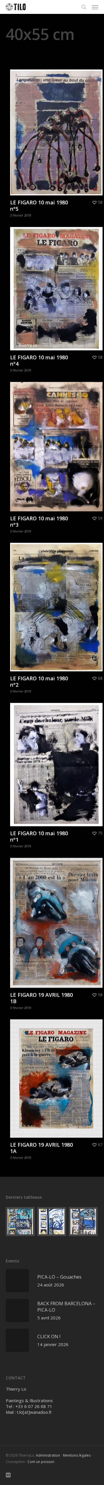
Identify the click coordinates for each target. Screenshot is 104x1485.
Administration (48, 1455)
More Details (57, 128)
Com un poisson (40, 1461)
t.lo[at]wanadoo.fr (34, 1412)
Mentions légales (76, 1455)
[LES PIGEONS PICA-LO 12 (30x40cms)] (83, 1221)
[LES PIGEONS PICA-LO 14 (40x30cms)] (20, 1221)
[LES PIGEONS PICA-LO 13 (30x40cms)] (52, 1221)
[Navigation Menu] (95, 7)
